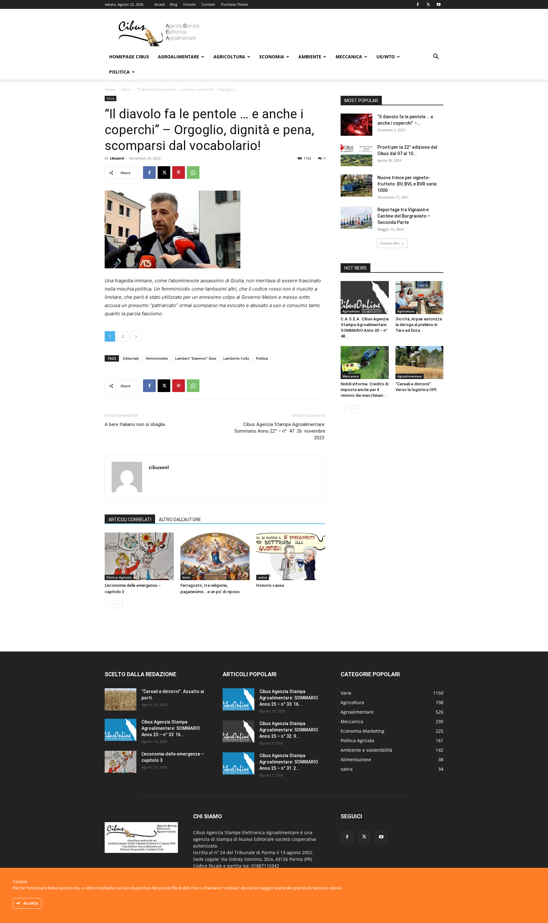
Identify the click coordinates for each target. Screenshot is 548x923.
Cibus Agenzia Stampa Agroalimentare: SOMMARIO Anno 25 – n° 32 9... (288, 730)
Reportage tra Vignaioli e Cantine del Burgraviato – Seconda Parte (403, 216)
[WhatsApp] (193, 172)
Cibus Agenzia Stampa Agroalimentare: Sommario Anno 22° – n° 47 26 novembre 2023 (279, 431)
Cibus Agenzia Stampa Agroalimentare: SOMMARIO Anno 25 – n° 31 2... (288, 762)
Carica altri (390, 243)
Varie (126, 89)
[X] (428, 4)
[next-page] (119, 604)
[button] (435, 57)
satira (262, 577)
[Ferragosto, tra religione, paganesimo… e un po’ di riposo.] (215, 556)
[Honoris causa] (290, 556)
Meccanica (349, 57)
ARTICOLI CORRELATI (129, 519)
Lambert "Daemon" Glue (195, 358)
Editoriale (131, 358)
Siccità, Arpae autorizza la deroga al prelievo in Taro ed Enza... (418, 325)
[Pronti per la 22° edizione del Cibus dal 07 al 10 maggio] (356, 155)
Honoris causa (270, 585)
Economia (271, 57)
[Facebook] (417, 4)
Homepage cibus (129, 57)
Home (110, 89)
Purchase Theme (234, 4)
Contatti (208, 4)
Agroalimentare (178, 57)
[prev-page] (109, 604)
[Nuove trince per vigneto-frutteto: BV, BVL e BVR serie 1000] (356, 185)
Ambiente (309, 57)
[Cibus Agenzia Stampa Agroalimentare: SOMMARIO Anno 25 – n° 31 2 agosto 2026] (238, 763)
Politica (119, 72)
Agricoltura (229, 57)
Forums (189, 4)
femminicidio (157, 358)
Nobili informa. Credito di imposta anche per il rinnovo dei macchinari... (364, 390)
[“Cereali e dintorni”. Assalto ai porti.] (120, 699)
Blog (173, 4)
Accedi (159, 4)
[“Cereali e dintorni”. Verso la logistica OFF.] (419, 362)
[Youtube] (438, 4)
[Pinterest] (178, 172)
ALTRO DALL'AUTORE (180, 519)
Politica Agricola (119, 577)
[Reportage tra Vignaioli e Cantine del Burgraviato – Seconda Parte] (356, 217)
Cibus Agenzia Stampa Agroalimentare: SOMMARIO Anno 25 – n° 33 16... (170, 728)
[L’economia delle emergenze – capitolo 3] (139, 556)
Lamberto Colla (236, 358)
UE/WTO (385, 57)
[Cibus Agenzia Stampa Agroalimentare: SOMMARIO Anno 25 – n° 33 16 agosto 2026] (120, 730)
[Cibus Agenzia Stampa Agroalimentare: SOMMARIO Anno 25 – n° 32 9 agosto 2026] (238, 731)
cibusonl (117, 158)
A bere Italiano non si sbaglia (135, 424)
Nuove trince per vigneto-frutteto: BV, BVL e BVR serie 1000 (407, 184)
